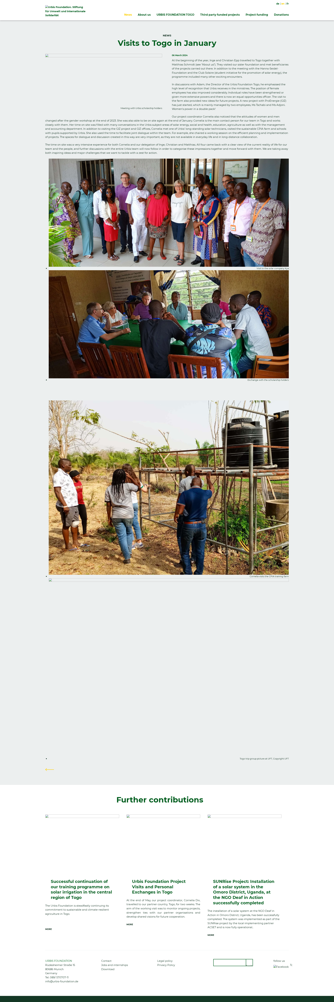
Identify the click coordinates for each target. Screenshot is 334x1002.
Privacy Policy (166, 965)
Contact (106, 960)
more (48, 929)
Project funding (257, 14)
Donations (281, 14)
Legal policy (165, 960)
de (277, 3)
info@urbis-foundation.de (61, 981)
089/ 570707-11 (59, 977)
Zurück (49, 769)
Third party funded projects (220, 14)
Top (291, 965)
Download (107, 969)
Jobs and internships (114, 965)
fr (288, 3)
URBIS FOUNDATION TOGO (175, 14)
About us (144, 14)
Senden (249, 965)
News (128, 14)
